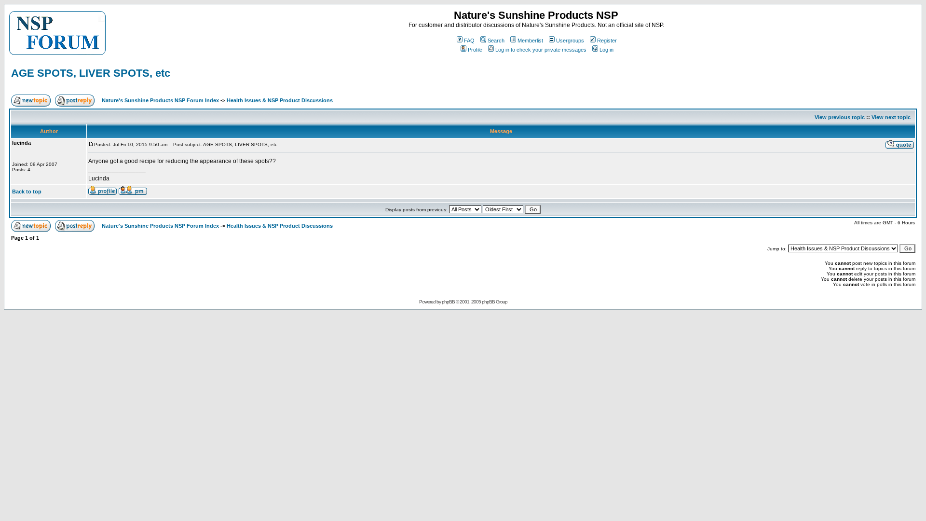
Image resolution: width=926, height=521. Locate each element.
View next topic (891, 117)
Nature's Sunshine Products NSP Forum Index (160, 100)
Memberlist (530, 40)
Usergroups (570, 40)
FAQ (469, 40)
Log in (606, 50)
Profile (475, 50)
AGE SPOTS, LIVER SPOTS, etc (90, 73)
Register (607, 40)
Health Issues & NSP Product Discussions (280, 100)
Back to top (26, 191)
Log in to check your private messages (540, 50)
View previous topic (840, 117)
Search (496, 40)
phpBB (448, 301)
